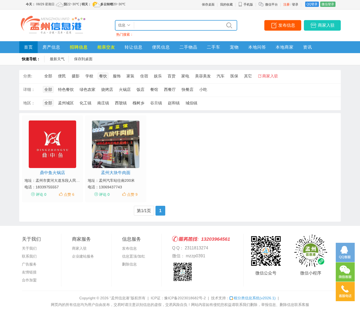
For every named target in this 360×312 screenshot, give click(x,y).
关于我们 (29, 248)
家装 (130, 76)
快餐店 (187, 89)
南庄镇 (103, 103)
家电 (185, 76)
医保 (234, 76)
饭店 (140, 89)
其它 (248, 76)
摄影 (76, 76)
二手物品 (188, 47)
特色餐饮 (66, 89)
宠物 (234, 47)
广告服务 (29, 264)
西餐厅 (170, 89)
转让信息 (134, 47)
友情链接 (29, 272)
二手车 (213, 47)
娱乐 (158, 76)
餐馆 (154, 89)
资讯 (307, 47)
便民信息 (161, 47)
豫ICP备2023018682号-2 (185, 298)
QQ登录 (312, 4)
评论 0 (41, 194)
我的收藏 (226, 4)
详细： (29, 89)
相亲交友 (106, 47)
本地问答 (257, 47)
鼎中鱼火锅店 (52, 172)
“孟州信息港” (120, 298)
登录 (295, 4)
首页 (28, 47)
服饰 (117, 76)
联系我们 (29, 256)
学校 (89, 76)
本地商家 (285, 47)
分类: (27, 76)
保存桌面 (208, 4)
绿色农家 (87, 89)
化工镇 (85, 103)
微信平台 (271, 4)
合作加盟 (29, 280)
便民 (62, 76)
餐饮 (103, 76)
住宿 (144, 76)
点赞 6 (69, 194)
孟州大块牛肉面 (115, 172)
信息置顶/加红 (133, 256)
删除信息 (129, 264)
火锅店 (125, 89)
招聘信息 (79, 47)
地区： (29, 103)
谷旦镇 (156, 103)
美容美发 (203, 76)
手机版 (248, 4)
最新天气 (57, 59)
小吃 (203, 89)
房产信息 (51, 47)
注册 (286, 4)
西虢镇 (121, 103)
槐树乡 (138, 103)
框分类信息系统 (255, 298)
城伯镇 (191, 103)
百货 (172, 76)
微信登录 (328, 4)
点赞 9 (132, 194)
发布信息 (286, 25)
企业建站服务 (83, 256)
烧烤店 (107, 89)
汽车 (221, 76)
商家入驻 (326, 25)
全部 (48, 76)
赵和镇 (174, 103)
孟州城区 (66, 103)
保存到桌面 (83, 59)
